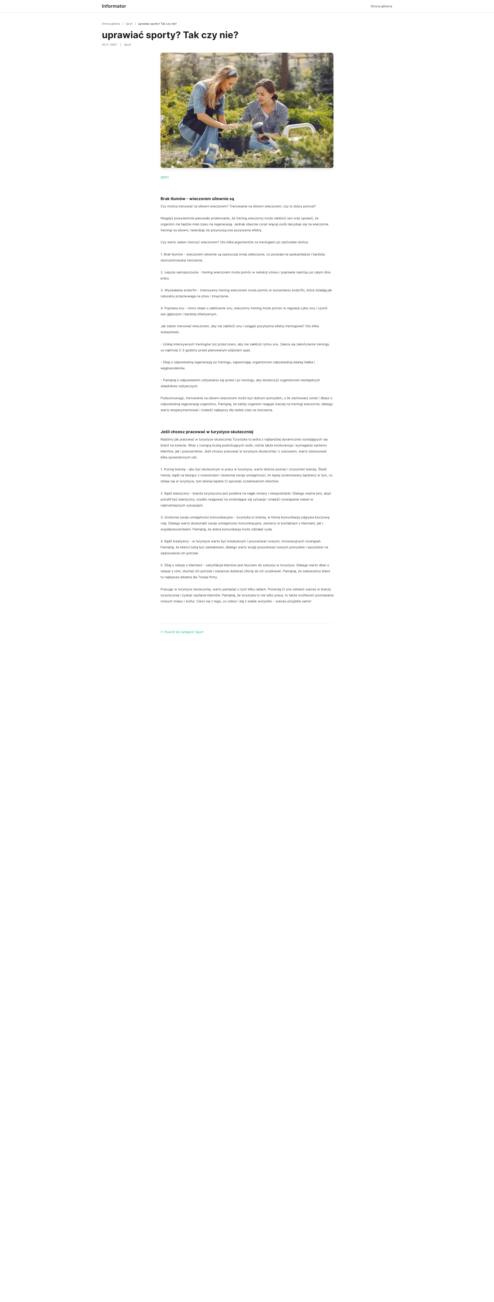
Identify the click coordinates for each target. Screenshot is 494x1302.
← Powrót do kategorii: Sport (182, 632)
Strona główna (381, 6)
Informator (114, 6)
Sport (129, 23)
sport (165, 177)
